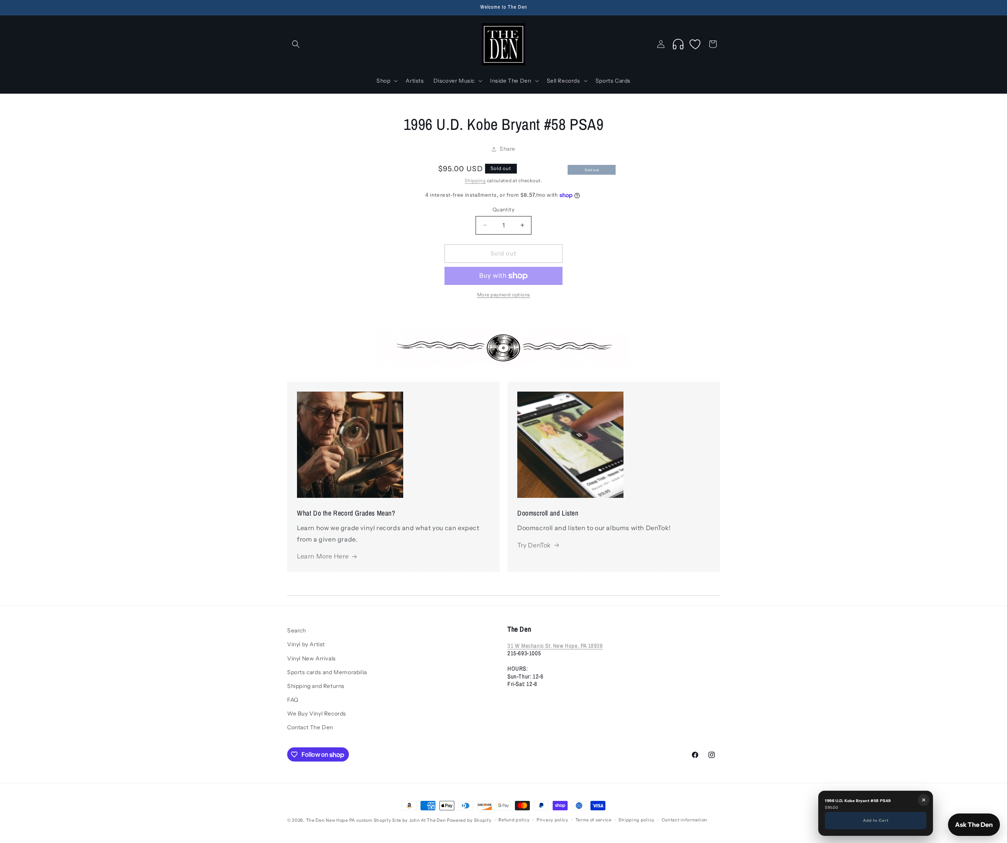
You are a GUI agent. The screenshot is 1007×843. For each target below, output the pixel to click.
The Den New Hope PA (330, 820)
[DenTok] (678, 44)
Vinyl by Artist (306, 644)
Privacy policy (552, 820)
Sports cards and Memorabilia (327, 672)
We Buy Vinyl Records (316, 713)
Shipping (475, 180)
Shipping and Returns (316, 686)
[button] (295, 44)
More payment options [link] (503, 295)
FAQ (293, 699)
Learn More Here (323, 556)
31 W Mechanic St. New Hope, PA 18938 (555, 645)
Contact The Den (310, 727)
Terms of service (593, 820)
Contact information (684, 820)
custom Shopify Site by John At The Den (401, 820)
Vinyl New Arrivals (311, 658)
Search (296, 630)
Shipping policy (636, 820)
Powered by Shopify (469, 820)
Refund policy (513, 820)
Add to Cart (876, 820)
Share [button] (507, 148)
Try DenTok (534, 545)
